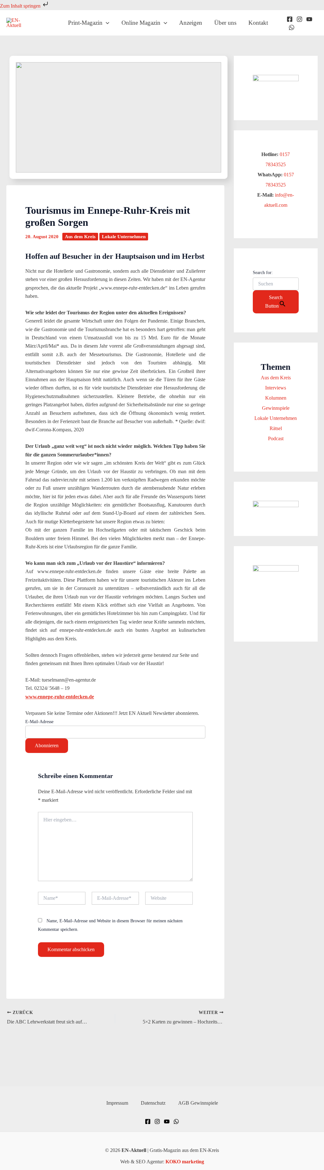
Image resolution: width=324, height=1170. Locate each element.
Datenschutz (153, 1103)
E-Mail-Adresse (39, 721)
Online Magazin (141, 22)
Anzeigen (190, 22)
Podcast (276, 438)
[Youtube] (309, 19)
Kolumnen (275, 398)
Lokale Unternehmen (124, 236)
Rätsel (276, 428)
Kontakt (258, 22)
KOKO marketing (184, 1161)
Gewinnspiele (276, 408)
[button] (106, 23)
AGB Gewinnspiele (198, 1103)
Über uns (225, 22)
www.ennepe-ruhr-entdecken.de (59, 696)
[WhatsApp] (292, 27)
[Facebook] (290, 19)
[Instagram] (299, 19)
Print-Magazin (85, 22)
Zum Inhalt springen (21, 6)
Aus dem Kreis (80, 236)
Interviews (275, 387)
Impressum (117, 1103)
